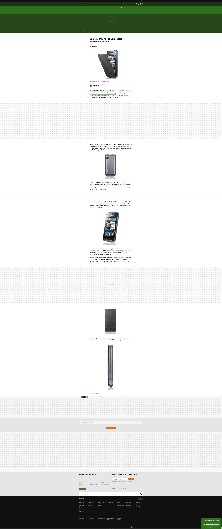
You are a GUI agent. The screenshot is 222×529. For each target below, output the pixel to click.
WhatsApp (81, 484)
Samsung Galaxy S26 (100, 469)
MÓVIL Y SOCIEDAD (95, 4)
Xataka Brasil (81, 520)
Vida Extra (90, 505)
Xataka (80, 503)
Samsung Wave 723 (122, 396)
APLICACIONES (104, 4)
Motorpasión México (119, 519)
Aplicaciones (81, 480)
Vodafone (99, 31)
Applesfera (81, 507)
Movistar (80, 477)
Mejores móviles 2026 (91, 469)
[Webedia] (140, 1)
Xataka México (81, 518)
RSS (126, 488)
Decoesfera (128, 505)
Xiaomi (102, 477)
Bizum (89, 31)
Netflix (125, 31)
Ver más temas (82, 488)
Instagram (138, 4)
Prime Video (120, 31)
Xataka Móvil (81, 505)
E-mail (96, 46)
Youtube (140, 4)
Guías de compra (93, 480)
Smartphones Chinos (94, 484)
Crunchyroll (133, 31)
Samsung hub (96, 393)
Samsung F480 (103, 189)
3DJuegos (90, 503)
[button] (96, 85)
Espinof (99, 505)
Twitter (142, 4)
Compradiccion (129, 507)
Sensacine (100, 503)
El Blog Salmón (138, 503)
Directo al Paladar (110, 503)
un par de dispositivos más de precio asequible (103, 94)
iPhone (102, 482)
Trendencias (128, 503)
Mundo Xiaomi (81, 511)
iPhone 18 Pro (110, 31)
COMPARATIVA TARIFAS (115, 4)
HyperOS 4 (104, 31)
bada (108, 396)
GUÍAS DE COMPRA (126, 4)
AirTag (115, 31)
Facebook (90, 46)
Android (80, 482)
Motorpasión (119, 503)
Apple (91, 477)
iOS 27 (118, 469)
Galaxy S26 (94, 31)
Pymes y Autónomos (138, 506)
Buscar (141, 494)
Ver (112, 427)
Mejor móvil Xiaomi (123, 469)
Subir (140, 498)
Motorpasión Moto (120, 505)
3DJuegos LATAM (91, 518)
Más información (120, 527)
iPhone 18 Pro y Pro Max (110, 469)
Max (129, 31)
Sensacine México (101, 518)
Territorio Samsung (105, 480)
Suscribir (131, 479)
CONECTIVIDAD (85, 4)
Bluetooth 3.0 (102, 396)
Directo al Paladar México (110, 519)
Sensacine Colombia (100, 521)
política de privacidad (128, 481)
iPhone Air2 (131, 469)
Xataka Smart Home (81, 509)
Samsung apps (114, 396)
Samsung (96, 396)
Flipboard (136, 4)
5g (90, 482)
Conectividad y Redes (105, 484)
